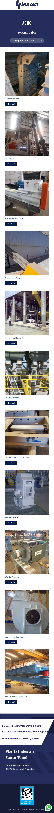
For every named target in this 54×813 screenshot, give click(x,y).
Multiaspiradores (12, 99)
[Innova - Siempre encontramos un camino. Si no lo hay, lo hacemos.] (27, 4)
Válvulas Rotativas (12, 577)
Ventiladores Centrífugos (15, 637)
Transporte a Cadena (13, 278)
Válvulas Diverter (12, 517)
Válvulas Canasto (12, 398)
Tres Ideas (43, 809)
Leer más (11, 104)
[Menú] (6, 4)
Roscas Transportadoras (15, 218)
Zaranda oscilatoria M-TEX (16, 697)
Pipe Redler (9, 158)
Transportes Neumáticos (15, 338)
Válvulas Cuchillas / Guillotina (17, 457)
